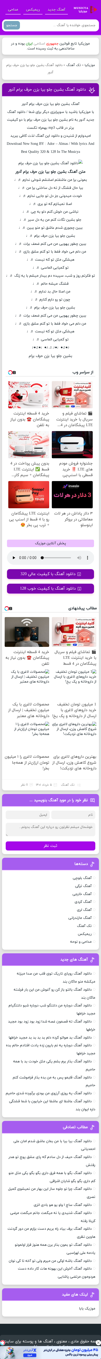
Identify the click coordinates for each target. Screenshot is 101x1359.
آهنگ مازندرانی (80, 917)
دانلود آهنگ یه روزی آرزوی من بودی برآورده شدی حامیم (49, 1093)
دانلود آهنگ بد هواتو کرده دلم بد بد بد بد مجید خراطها (50, 1037)
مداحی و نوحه (81, 941)
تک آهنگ (73, 65)
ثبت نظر (50, 846)
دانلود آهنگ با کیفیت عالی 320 (48, 574)
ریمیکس (33, 9)
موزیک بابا (87, 1308)
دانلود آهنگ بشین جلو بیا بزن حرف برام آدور (47, 89)
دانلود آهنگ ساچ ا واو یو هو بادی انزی (63, 1205)
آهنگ (11, 112)
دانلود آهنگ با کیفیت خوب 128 (48, 588)
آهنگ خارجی (82, 894)
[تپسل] (2, 1342)
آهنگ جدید (56, 9)
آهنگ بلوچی (82, 878)
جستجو (11, 25)
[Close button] (98, 1342)
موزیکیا (90, 65)
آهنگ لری (84, 909)
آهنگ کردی (83, 901)
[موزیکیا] (84, 10)
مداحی (13, 9)
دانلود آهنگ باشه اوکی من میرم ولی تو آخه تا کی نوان (50, 1260)
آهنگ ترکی (83, 886)
